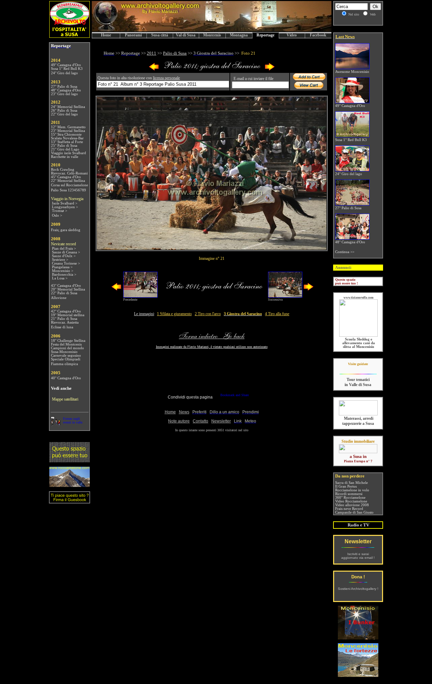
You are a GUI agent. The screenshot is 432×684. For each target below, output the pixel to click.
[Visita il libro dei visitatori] (69, 500)
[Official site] (358, 369)
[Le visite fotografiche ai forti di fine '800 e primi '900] (358, 675)
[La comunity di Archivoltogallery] (55, 424)
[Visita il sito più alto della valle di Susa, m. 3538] (69, 485)
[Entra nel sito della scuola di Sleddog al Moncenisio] (358, 335)
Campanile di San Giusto (354, 512)
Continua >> (344, 252)
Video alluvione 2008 (352, 505)
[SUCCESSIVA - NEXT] (269, 69)
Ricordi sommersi (348, 494)
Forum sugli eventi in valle (72, 420)
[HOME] (211, 30)
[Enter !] (69, 460)
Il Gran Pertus (346, 486)
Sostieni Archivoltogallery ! (358, 589)
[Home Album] (211, 69)
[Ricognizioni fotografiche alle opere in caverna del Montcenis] (358, 637)
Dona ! (358, 576)
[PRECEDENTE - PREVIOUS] (153, 69)
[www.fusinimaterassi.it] (358, 414)
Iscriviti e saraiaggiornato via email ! (358, 555)
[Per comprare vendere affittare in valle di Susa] (358, 451)
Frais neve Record (349, 509)
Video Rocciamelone (351, 501)
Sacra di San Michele (351, 483)
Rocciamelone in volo (352, 490)
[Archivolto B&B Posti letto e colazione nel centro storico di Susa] (69, 36)
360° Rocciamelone (350, 497)
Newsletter (358, 541)
